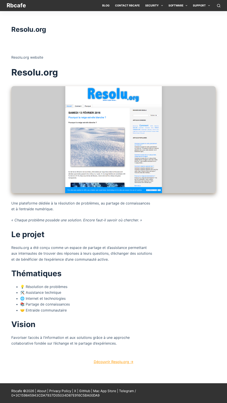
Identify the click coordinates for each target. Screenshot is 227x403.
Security (152, 5)
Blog (106, 5)
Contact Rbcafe (127, 5)
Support (199, 5)
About (41, 391)
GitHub (84, 391)
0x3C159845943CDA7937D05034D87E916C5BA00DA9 (55, 395)
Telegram (126, 391)
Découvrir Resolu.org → (113, 361)
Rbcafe (16, 5)
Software (175, 5)
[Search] (218, 5)
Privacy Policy (60, 391)
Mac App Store (104, 391)
